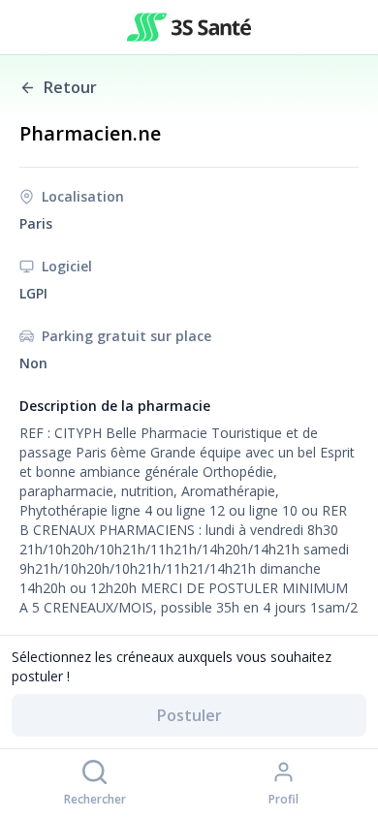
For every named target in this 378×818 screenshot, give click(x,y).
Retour (70, 87)
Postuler (189, 715)
